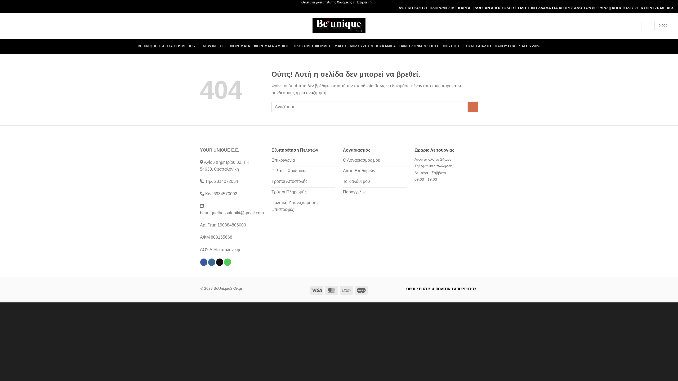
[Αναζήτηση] (631, 26)
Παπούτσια (505, 46)
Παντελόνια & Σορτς (419, 46)
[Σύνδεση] (648, 26)
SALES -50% (530, 46)
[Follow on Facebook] (203, 262)
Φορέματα (240, 46)
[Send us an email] (219, 262)
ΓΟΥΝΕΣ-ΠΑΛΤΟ (477, 46)
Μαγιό (340, 46)
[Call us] (227, 262)
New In (209, 46)
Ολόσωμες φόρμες (312, 46)
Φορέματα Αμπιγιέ (272, 46)
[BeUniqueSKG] (339, 25)
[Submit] (473, 107)
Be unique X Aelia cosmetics (166, 46)
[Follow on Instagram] (211, 262)
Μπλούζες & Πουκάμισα (373, 46)
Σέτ (223, 46)
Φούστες (451, 46)
